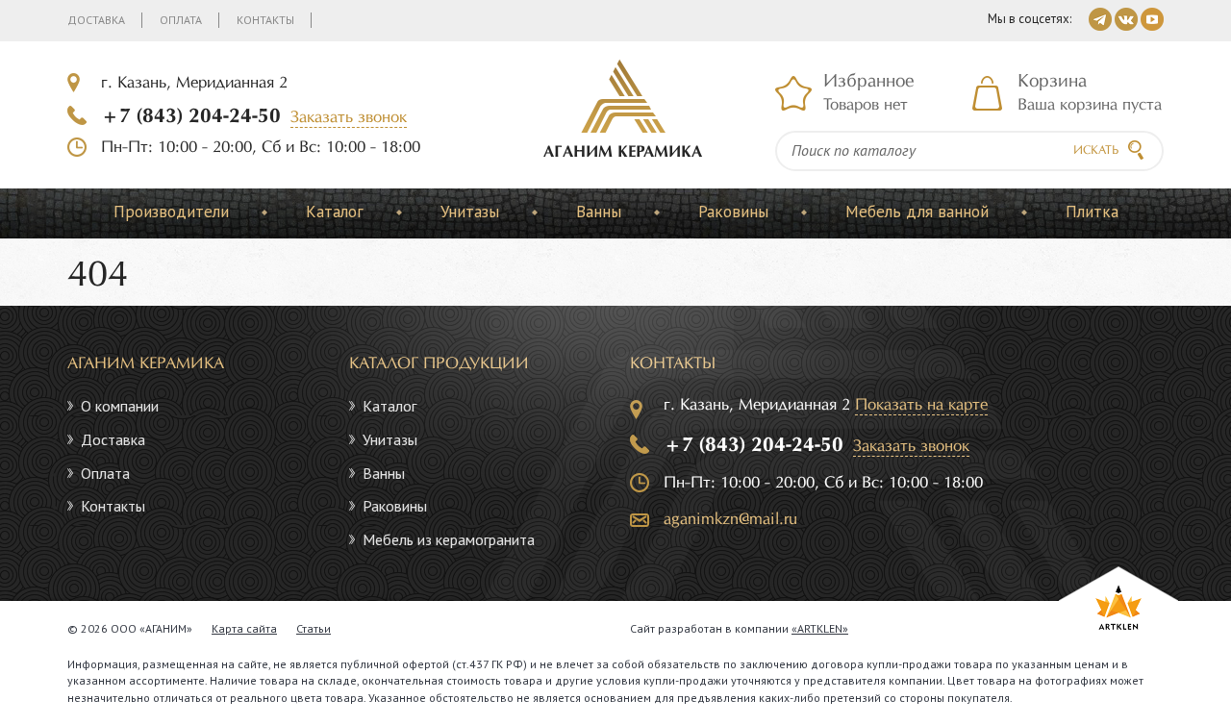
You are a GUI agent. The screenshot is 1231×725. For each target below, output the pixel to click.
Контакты (265, 19)
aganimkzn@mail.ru (730, 520)
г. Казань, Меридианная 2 (194, 83)
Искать (1095, 151)
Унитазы (469, 211)
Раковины (733, 211)
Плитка (1092, 211)
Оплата (181, 19)
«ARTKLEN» (819, 628)
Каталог (335, 211)
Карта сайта (244, 628)
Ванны (598, 211)
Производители (171, 211)
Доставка (96, 19)
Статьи (313, 628)
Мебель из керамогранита (449, 539)
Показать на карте (921, 405)
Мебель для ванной (917, 211)
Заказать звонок (348, 118)
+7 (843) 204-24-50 (191, 116)
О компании (120, 405)
